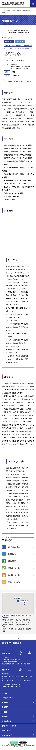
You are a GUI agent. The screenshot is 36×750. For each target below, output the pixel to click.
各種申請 (5, 716)
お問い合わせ (7, 721)
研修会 (4, 712)
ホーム (4, 693)
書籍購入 (5, 707)
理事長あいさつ (7, 697)
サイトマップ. (7, 735)
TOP (18, 638)
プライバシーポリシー (10, 726)
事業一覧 (5, 702)
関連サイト (6, 730)
